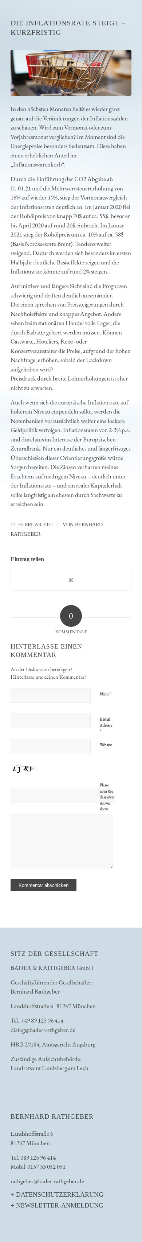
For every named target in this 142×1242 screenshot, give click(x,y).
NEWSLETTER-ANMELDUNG (59, 1205)
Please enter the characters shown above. (107, 796)
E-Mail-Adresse (106, 725)
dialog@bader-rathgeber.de (43, 1030)
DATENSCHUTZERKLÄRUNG (59, 1194)
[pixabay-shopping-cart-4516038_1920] (71, 73)
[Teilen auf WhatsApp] (71, 580)
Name (105, 694)
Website (106, 744)
